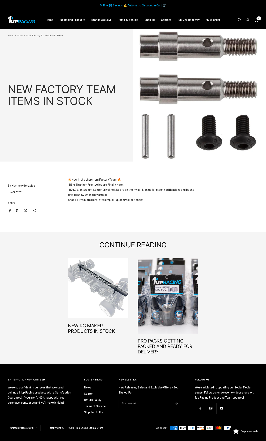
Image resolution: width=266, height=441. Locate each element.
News (20, 35)
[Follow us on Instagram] (211, 408)
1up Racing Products (72, 19)
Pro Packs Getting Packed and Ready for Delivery (165, 346)
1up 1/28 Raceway (189, 19)
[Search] (239, 20)
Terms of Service (95, 406)
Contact (166, 19)
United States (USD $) (22, 427)
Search (88, 393)
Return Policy (92, 399)
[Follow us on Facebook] (200, 408)
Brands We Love (101, 19)
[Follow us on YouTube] (221, 408)
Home (49, 19)
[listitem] (10, 211)
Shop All (149, 19)
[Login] (247, 19)
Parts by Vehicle (128, 19)
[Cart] (256, 20)
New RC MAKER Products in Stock (91, 328)
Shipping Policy (94, 412)
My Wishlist (213, 19)
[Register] (176, 403)
